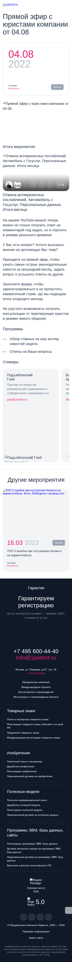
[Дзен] (31, 917)
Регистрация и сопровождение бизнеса (36, 696)
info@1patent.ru (36, 657)
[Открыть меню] (66, 5)
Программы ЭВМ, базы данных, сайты (35, 832)
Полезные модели (23, 791)
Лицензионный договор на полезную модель (32, 814)
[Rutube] (40, 917)
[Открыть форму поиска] (61, 5)
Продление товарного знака (23, 732)
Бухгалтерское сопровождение (36, 692)
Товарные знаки (21, 711)
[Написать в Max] (49, 5)
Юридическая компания (36, 682)
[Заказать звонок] (55, 5)
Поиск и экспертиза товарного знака (27, 719)
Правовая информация (36, 931)
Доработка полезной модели (23, 805)
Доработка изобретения (20, 766)
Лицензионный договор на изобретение (30, 776)
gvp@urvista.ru (17, 399)
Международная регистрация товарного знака (33, 737)
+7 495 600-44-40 (36, 651)
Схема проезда (36, 673)
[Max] (48, 917)
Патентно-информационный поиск (27, 800)
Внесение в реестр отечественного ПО (29, 865)
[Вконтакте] (23, 917)
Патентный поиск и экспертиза (24, 761)
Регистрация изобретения (22, 771)
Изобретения (18, 753)
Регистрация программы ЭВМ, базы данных (32, 843)
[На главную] (13, 4)
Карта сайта (36, 937)
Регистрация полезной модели (24, 810)
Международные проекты (36, 687)
